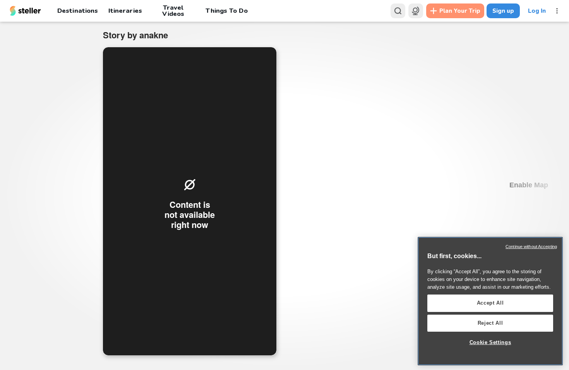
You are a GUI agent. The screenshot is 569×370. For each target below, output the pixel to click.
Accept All (490, 303)
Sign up (503, 11)
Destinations (77, 10)
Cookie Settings (490, 342)
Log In (537, 11)
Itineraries (125, 10)
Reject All (490, 323)
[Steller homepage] (25, 11)
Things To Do (226, 10)
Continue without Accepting (531, 246)
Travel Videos (173, 11)
